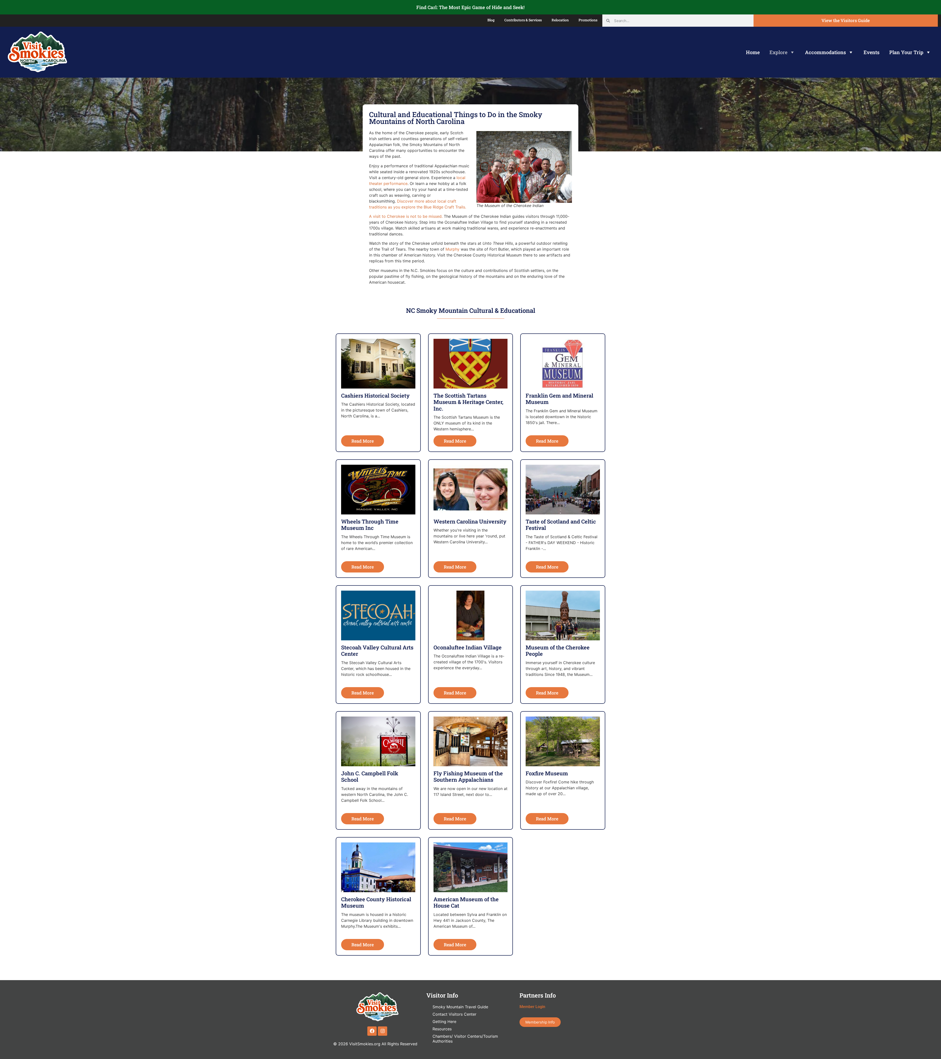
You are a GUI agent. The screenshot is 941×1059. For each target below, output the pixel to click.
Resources (442, 1028)
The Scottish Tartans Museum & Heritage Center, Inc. (468, 402)
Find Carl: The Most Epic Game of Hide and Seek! (470, 7)
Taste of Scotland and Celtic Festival (561, 524)
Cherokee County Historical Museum (376, 902)
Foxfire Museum (547, 773)
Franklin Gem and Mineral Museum (559, 398)
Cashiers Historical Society (375, 395)
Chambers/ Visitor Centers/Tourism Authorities (465, 1039)
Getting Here (444, 1021)
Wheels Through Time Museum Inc (369, 524)
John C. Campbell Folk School (369, 776)
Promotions (588, 20)
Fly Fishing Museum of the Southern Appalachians (468, 776)
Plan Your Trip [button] (906, 52)
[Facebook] (372, 1031)
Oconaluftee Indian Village (467, 647)
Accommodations (825, 52)
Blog (491, 20)
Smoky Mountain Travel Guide (460, 1006)
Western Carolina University (470, 521)
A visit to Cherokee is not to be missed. (406, 216)
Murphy (452, 249)
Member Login (532, 1006)
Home (753, 52)
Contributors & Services (523, 20)
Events (871, 52)
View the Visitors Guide (845, 20)
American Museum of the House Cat (466, 902)
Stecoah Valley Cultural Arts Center (377, 650)
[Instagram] (382, 1031)
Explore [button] (778, 52)
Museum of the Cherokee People (558, 650)
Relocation (560, 20)
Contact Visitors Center (454, 1014)
